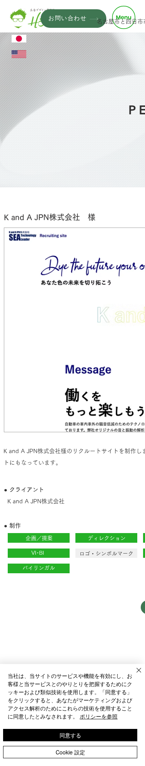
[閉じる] (134, 675)
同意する (70, 735)
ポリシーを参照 (99, 716)
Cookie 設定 (70, 752)
